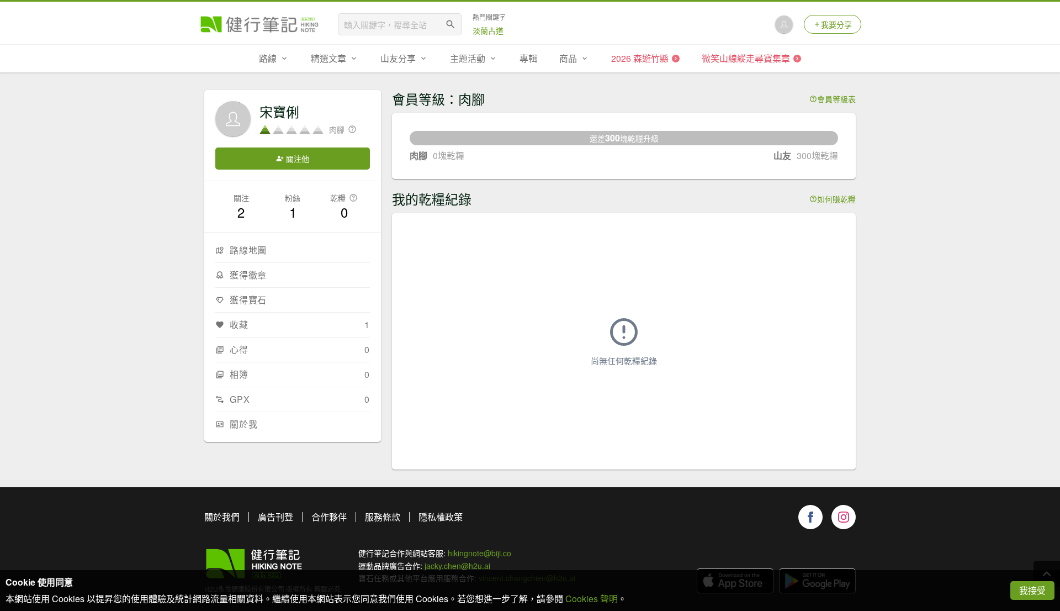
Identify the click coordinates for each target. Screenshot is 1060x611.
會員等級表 (836, 98)
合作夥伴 (329, 516)
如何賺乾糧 (836, 198)
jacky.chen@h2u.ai (457, 565)
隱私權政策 (440, 516)
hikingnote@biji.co (479, 553)
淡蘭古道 (488, 30)
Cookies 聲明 (591, 598)
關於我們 (222, 516)
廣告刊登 (275, 516)
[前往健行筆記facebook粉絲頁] (810, 517)
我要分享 (836, 24)
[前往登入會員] (784, 24)
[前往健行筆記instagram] (843, 517)
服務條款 (382, 516)
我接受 (1032, 590)
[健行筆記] (259, 24)
